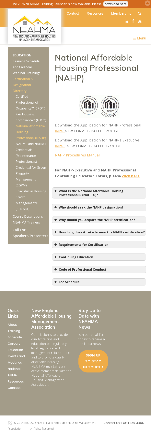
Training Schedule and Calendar (26, 64)
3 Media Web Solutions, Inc (10, 423)
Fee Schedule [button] (69, 282)
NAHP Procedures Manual (77, 155)
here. (60, 131)
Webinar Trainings (27, 73)
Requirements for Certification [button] (83, 244)
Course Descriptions (28, 216)
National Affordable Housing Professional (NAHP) (31, 132)
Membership (121, 13)
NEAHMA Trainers (26, 222)
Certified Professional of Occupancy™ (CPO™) (30, 102)
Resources (95, 13)
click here (131, 176)
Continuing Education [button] (76, 257)
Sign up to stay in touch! (93, 361)
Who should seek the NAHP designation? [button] (91, 207)
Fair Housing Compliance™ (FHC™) (31, 117)
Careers (14, 343)
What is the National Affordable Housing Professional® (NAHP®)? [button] (91, 193)
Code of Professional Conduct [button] (82, 269)
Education (22, 55)
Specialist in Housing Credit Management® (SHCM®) (31, 200)
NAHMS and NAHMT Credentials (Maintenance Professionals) (31, 153)
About (12, 324)
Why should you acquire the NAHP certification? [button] (97, 220)
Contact (73, 13)
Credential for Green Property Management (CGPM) (31, 176)
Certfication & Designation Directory (23, 85)
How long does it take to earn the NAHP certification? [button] (102, 232)
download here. (116, 4)
